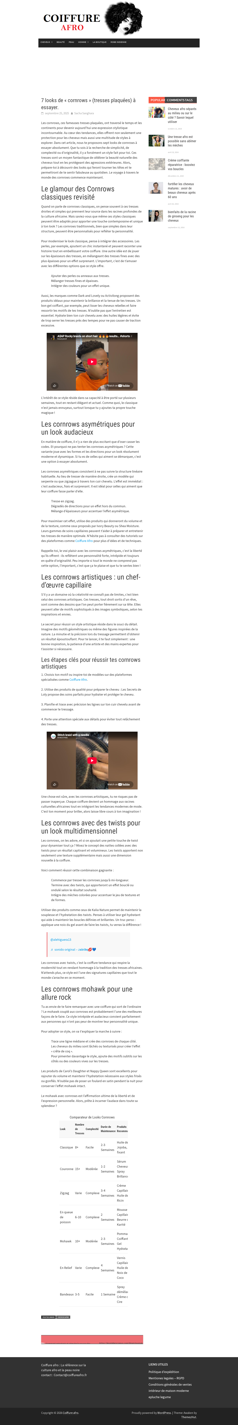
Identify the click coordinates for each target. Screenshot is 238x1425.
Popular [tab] (158, 100)
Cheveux (45, 42)
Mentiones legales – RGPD (166, 1378)
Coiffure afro (70, 1413)
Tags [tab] (189, 100)
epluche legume (160, 1397)
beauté (61, 42)
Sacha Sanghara (84, 113)
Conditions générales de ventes (170, 1384)
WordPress (164, 1413)
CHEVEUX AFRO (63, 1317)
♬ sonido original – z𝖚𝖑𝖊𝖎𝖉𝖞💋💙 (73, 949)
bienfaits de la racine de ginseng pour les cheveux (182, 216)
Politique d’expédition (164, 1372)
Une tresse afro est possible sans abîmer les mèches (182, 141)
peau (71, 42)
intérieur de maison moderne (169, 1391)
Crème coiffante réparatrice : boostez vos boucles (181, 164)
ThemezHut (188, 1417)
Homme (82, 42)
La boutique (99, 42)
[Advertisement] (119, 72)
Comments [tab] (174, 100)
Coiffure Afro (84, 541)
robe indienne (118, 42)
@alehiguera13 (61, 939)
